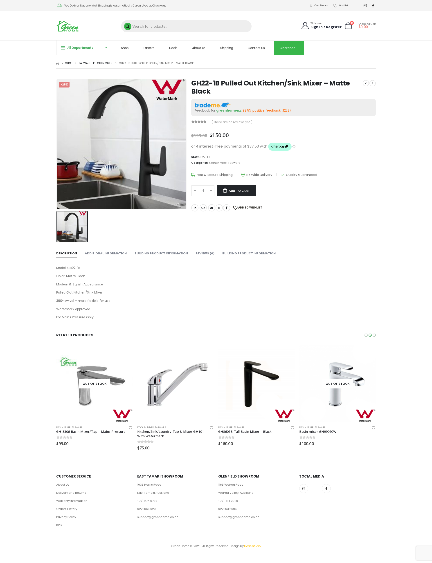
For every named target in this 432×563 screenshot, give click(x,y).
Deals (173, 48)
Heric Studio (252, 546)
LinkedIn (194, 207)
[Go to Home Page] (57, 63)
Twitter (219, 207)
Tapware (234, 163)
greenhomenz (228, 110)
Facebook (226, 207)
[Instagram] (365, 6)
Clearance (287, 48)
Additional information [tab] (106, 253)
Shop (125, 48)
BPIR (59, 525)
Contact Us (256, 48)
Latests (149, 48)
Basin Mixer (144, 427)
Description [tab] (66, 253)
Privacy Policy (66, 517)
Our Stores (321, 5)
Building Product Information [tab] (161, 253)
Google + (203, 207)
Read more (287, 353)
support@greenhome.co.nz (157, 517)
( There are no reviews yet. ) (232, 122)
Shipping (226, 48)
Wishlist (343, 5)
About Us (198, 48)
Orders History (66, 509)
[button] (366, 335)
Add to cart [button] (125, 353)
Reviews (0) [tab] (205, 253)
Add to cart (239, 190)
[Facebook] (373, 6)
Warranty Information (71, 501)
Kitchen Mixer (218, 163)
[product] (94, 383)
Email (211, 207)
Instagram (303, 488)
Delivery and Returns (71, 493)
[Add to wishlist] (130, 428)
